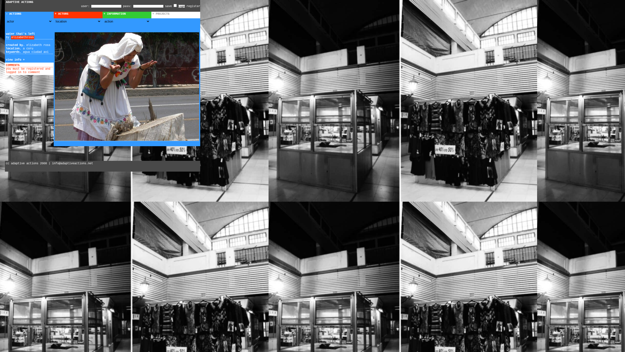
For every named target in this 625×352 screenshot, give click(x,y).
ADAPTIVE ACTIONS (19, 2)
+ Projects (160, 14)
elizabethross (22, 37)
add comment (30, 65)
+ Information (115, 14)
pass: (127, 6)
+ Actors (61, 14)
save (169, 6)
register (193, 6)
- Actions (13, 14)
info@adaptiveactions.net (72, 163)
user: (86, 6)
